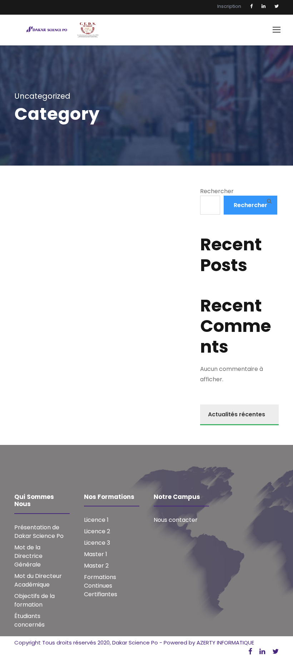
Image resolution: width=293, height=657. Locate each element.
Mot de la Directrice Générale (28, 556)
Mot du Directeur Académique (38, 580)
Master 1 (95, 554)
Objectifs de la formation (34, 600)
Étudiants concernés (29, 620)
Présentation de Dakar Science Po (39, 531)
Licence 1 (96, 520)
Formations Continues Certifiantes (100, 585)
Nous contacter (176, 520)
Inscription (229, 6)
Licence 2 (97, 531)
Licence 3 (97, 543)
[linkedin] (263, 6)
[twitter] (276, 6)
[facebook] (251, 6)
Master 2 (96, 566)
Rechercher (217, 191)
